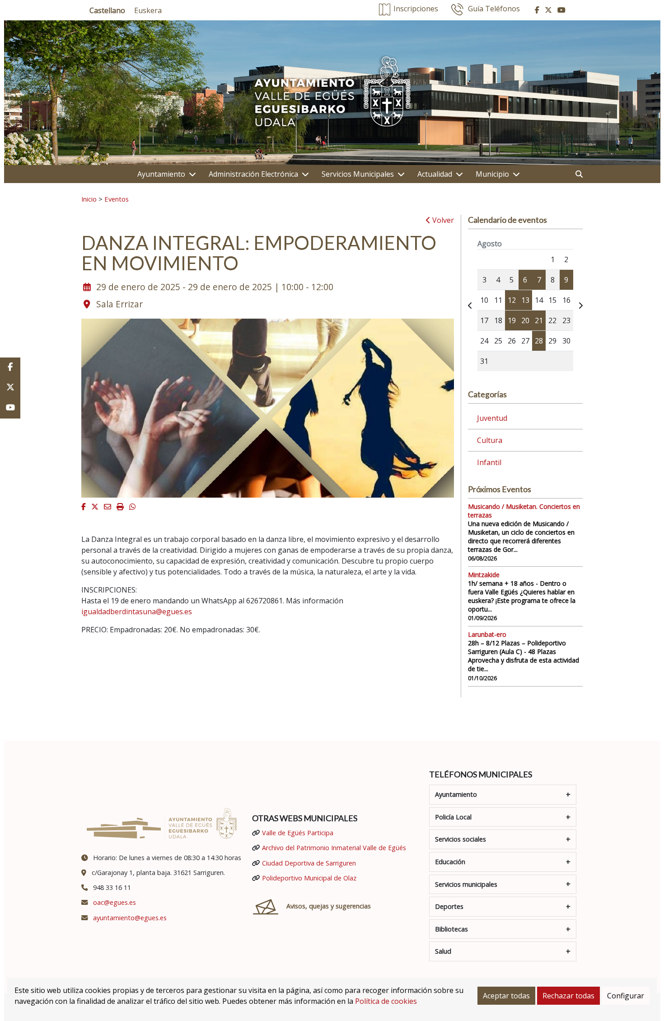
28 (539, 341)
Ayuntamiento (161, 174)
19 (512, 320)
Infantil (489, 462)
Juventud (492, 418)
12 (512, 300)
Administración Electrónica (253, 174)
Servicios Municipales (358, 174)
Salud (443, 951)
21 (539, 320)
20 (525, 320)
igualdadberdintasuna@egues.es (136, 611)
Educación (450, 861)
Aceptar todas (506, 996)
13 (525, 300)
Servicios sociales (460, 839)
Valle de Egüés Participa (297, 832)
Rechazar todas (568, 996)
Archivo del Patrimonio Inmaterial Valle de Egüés (334, 847)
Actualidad (434, 174)
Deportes (449, 906)
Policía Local (453, 817)
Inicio (89, 198)
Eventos (116, 198)
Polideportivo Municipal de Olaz (309, 878)
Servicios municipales (466, 884)
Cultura (489, 440)
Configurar (625, 996)
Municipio (492, 174)
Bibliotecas (451, 929)
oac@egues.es (114, 902)
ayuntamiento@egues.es (130, 917)
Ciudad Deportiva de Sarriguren (309, 863)
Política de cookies (386, 1001)
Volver (442, 220)
